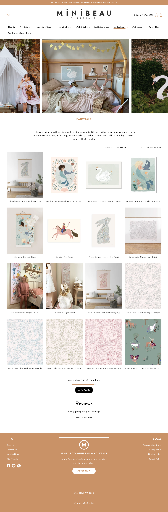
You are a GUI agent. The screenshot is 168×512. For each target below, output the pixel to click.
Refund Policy (155, 459)
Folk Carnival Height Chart (24, 312)
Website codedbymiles (84, 503)
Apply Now (84, 470)
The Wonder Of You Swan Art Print (103, 201)
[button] (9, 15)
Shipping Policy (154, 454)
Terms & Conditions (152, 445)
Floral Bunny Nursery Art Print (104, 257)
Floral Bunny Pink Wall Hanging (104, 312)
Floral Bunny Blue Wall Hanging (25, 201)
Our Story (11, 445)
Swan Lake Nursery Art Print (143, 257)
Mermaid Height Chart (25, 257)
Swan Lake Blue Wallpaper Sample (25, 368)
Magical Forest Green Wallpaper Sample (144, 368)
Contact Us (12, 449)
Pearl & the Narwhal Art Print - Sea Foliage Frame (71, 201)
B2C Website (12, 459)
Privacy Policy (154, 449)
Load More (84, 390)
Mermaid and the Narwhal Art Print (143, 201)
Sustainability (13, 454)
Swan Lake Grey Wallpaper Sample (143, 312)
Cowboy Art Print (64, 257)
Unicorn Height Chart (64, 312)
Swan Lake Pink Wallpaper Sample (104, 368)
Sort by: (109, 147)
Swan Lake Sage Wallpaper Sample (64, 368)
